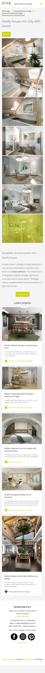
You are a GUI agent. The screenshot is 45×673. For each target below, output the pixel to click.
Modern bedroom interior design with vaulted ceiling (20, 449)
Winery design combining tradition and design (21, 577)
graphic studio (29, 659)
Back (8, 34)
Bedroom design (15, 462)
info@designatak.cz (22, 616)
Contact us (23, 294)
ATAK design (6, 11)
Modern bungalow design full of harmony (18, 495)
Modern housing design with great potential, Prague (19, 394)
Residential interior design (22, 11)
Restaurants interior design (19, 592)
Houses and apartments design (12, 13)
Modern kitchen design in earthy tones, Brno (21, 346)
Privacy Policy (22, 642)
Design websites (8, 659)
